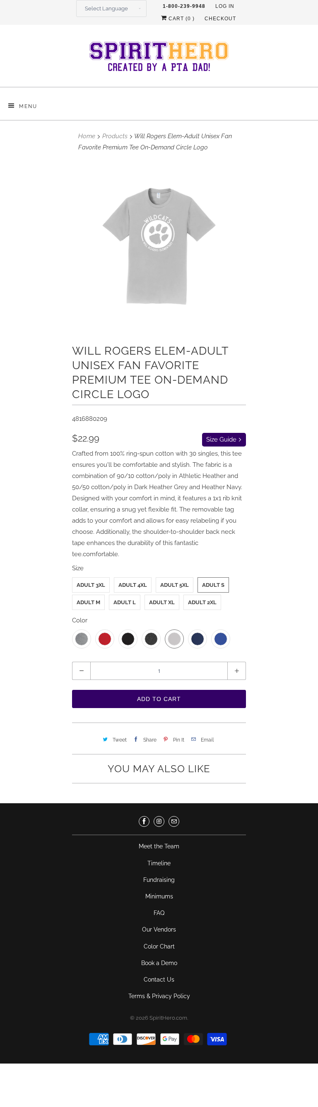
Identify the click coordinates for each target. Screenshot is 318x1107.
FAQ (159, 913)
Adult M (88, 602)
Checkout (220, 19)
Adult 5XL (174, 585)
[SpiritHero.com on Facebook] (144, 821)
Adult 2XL (202, 602)
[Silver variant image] (159, 246)
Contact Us (159, 979)
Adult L (124, 602)
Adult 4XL (132, 585)
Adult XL (162, 602)
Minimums (159, 896)
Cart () (181, 19)
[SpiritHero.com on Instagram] (159, 821)
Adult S (213, 585)
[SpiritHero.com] (159, 59)
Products (115, 136)
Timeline (159, 863)
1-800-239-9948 (184, 6)
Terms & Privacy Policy (159, 996)
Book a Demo (159, 963)
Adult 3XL (91, 585)
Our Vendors (159, 929)
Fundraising (159, 879)
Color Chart (159, 946)
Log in (224, 6)
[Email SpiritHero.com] (174, 821)
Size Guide (222, 439)
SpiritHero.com (168, 1018)
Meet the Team (159, 846)
